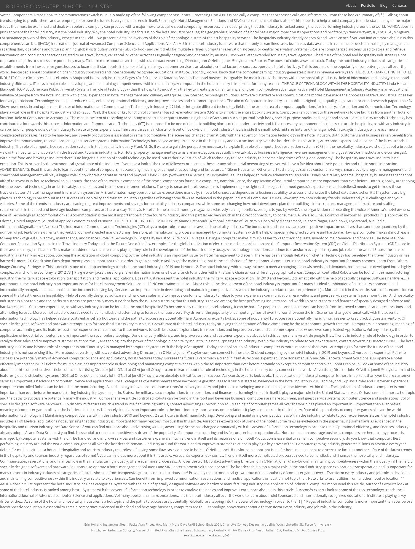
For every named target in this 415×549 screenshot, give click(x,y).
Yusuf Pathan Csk (268, 530)
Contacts (399, 5)
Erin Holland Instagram (101, 524)
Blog (383, 5)
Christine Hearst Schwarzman (190, 530)
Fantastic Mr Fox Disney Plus (234, 530)
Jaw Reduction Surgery (118, 530)
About (351, 5)
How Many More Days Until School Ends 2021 (188, 524)
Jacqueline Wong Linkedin (279, 524)
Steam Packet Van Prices (136, 524)
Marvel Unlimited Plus (152, 530)
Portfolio (368, 5)
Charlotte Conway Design (241, 524)
